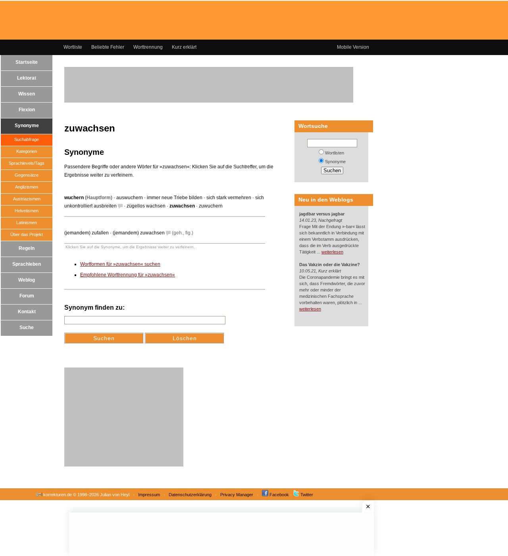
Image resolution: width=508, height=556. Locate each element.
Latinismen (26, 222)
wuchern (74, 197)
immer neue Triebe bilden (174, 197)
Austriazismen (26, 198)
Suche (26, 327)
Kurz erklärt (184, 47)
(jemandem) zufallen (86, 233)
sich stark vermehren (228, 197)
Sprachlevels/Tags (26, 163)
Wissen (26, 94)
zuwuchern (211, 206)
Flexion (27, 109)
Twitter (306, 494)
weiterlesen (332, 251)
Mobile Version (353, 47)
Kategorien (26, 151)
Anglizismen (26, 187)
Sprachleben (26, 264)
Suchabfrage (26, 139)
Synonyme (27, 125)
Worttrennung (148, 47)
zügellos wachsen (146, 206)
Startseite (26, 62)
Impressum (149, 494)
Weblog (26, 280)
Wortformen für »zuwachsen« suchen (120, 264)
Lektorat (26, 78)
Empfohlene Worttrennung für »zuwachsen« (127, 275)
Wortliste (73, 47)
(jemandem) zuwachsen (139, 233)
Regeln (27, 248)
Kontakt (27, 311)
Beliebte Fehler (107, 47)
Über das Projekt (26, 234)
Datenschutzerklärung (190, 494)
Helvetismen (26, 210)
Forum (26, 296)
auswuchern (129, 197)
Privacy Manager (236, 494)
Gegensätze (26, 175)
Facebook (279, 494)
